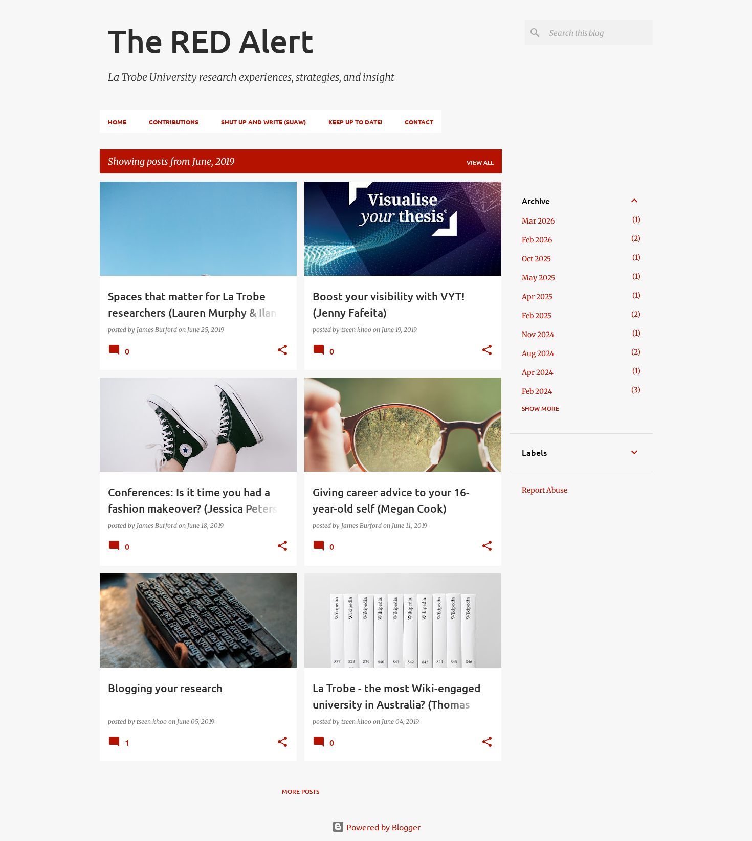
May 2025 (538, 277)
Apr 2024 (538, 372)
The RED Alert (211, 40)
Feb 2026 (537, 240)
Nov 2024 (538, 334)
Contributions (173, 122)
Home (117, 122)
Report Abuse (544, 490)
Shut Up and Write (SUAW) (263, 122)
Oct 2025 (536, 258)
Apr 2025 (537, 296)
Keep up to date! (355, 122)
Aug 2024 (538, 353)
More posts (300, 791)
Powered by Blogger (382, 827)
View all (480, 162)
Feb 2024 (537, 391)
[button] (282, 351)
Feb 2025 (536, 315)
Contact (419, 122)
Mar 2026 (538, 221)
